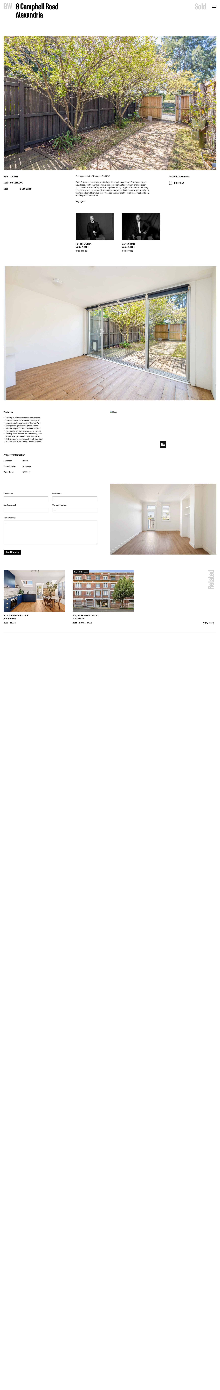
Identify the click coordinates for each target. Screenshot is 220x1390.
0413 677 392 (127, 251)
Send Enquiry (12, 552)
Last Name (56, 494)
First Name (8, 494)
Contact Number (59, 505)
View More (208, 622)
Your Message (10, 518)
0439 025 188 (81, 251)
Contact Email (10, 505)
